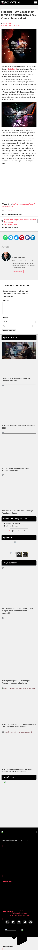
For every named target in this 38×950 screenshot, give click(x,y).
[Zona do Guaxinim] (25, 554)
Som (5, 222)
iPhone (10, 224)
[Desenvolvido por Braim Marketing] (27, 931)
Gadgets (16, 220)
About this (9, 531)
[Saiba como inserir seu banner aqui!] (13, 554)
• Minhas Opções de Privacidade (19, 915)
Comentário (7, 300)
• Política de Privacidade (19, 913)
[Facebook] (13, 922)
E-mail (5, 322)
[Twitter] (25, 922)
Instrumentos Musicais (28, 220)
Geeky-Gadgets (10, 210)
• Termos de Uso (19, 911)
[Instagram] (7, 922)
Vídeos (10, 222)
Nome (5, 318)
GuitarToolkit (12, 69)
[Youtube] (30, 922)
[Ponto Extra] (19, 554)
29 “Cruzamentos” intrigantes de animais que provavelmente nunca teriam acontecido (18, 611)
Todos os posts (17, 271)
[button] (5, 237)
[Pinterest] (19, 922)
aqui (30, 531)
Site (4, 326)
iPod (15, 224)
